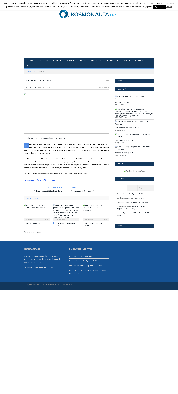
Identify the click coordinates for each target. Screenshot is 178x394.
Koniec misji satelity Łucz (124, 153)
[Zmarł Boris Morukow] (66, 113)
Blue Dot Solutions (51, 267)
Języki (29, 66)
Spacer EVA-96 (137, 194)
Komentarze (120, 188)
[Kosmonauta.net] (89, 14)
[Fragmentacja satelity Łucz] (134, 136)
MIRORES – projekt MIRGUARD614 (137, 202)
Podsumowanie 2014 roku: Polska (48, 191)
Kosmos (95, 60)
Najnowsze (132, 188)
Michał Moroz (31, 87)
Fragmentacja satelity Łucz (124, 140)
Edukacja (111, 60)
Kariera (139, 60)
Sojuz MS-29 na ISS (32, 223)
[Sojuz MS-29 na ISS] (37, 212)
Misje (69, 60)
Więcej (169, 6)
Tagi (140, 188)
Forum (30, 60)
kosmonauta (29, 180)
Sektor (41, 60)
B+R (81, 60)
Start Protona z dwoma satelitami (127, 128)
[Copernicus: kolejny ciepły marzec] (66, 212)
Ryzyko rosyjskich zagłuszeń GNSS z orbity (131, 207)
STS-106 (46, 180)
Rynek (56, 60)
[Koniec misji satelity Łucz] (134, 149)
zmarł (54, 180)
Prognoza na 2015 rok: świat (82, 191)
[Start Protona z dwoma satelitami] (96, 212)
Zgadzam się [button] (159, 7)
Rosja (39, 180)
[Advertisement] (89, 40)
